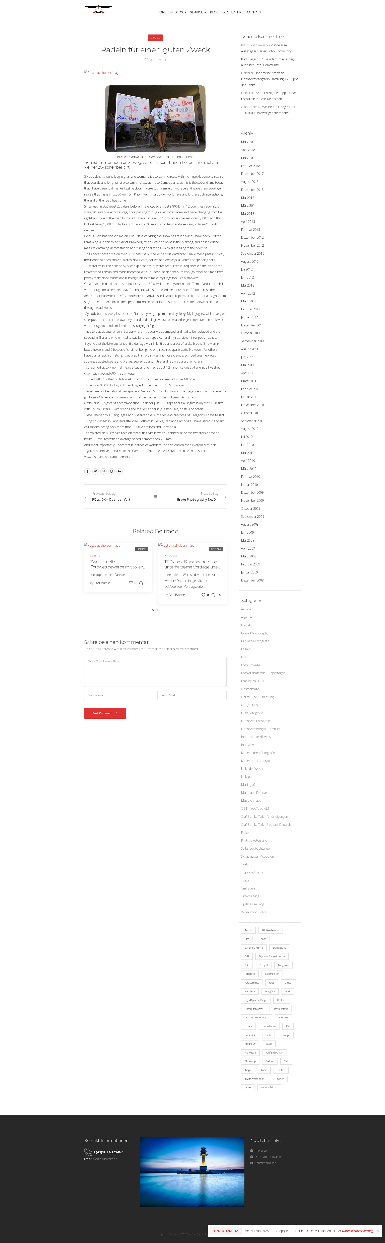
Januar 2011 (249, 397)
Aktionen (247, 609)
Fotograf (263, 965)
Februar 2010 (250, 476)
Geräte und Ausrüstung (257, 697)
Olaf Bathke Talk (274, 1052)
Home (161, 12)
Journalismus (269, 1026)
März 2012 (248, 301)
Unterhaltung (250, 896)
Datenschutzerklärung (357, 1231)
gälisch (288, 982)
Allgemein (247, 617)
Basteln (246, 625)
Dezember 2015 (252, 189)
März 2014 (248, 205)
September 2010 (252, 421)
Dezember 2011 (252, 325)
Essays (246, 649)
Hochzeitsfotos (280, 1009)
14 (219, 595)
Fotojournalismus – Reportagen (263, 673)
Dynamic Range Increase (272, 956)
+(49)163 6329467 (108, 1152)
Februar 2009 (250, 564)
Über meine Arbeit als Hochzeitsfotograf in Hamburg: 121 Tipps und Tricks (269, 79)
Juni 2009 (247, 532)
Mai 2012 (247, 285)
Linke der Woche (252, 768)
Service (196, 12)
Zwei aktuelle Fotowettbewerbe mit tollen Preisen (116, 567)
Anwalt (248, 930)
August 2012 (249, 261)
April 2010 (248, 460)
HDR (288, 991)
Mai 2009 (247, 540)
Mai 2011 (247, 365)
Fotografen (283, 965)
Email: (88, 1159)
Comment (158, 60)
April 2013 (248, 221)
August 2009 (249, 524)
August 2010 (249, 428)
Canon (262, 939)
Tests (245, 864)
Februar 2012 (250, 309)
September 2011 (252, 341)
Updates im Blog (252, 904)
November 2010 (252, 405)
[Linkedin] (119, 471)
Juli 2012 (247, 269)
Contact (254, 12)
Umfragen (248, 888)
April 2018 (248, 150)
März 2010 (248, 468)
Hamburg (250, 991)
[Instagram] (111, 471)
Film (243, 657)
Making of (248, 784)
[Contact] (89, 1152)
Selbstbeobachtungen (256, 848)
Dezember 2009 (252, 492)
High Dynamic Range (256, 1000)
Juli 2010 (247, 437)
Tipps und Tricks (252, 872)
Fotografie (250, 974)
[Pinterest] (103, 471)
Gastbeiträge (250, 689)
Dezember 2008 (252, 580)
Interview (284, 1017)
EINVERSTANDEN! (226, 1231)
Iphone (248, 1026)
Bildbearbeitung (270, 930)
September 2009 (252, 516)
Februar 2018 (250, 166)
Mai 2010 (247, 453)
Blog (214, 12)
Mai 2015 (247, 198)
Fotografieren (272, 974)
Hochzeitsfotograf (253, 1009)
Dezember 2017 (252, 173)
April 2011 (248, 373)
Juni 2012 (247, 277)
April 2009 (248, 548)
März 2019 (248, 142)
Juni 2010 (247, 445)
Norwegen (250, 1052)
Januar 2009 (249, 572)
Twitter (246, 880)
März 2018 (248, 158)
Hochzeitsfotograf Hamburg (260, 729)
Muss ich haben (252, 800)
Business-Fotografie (255, 641)
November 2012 (252, 245)
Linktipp (286, 1035)
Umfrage (279, 1079)
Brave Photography (254, 633)
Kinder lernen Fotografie (258, 753)
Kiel (288, 1026)
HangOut (270, 991)
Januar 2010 (249, 484)
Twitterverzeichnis (254, 1079)
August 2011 (249, 349)
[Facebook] (87, 471)
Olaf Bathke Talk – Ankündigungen (264, 816)
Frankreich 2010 (252, 681)
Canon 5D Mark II (254, 947)
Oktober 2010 (250, 413)
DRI (247, 956)
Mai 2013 (247, 213)
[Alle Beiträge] (155, 496)
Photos (176, 12)
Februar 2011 (250, 389)
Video (248, 1087)
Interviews (248, 745)
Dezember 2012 (252, 237)
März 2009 (248, 556)
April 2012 (248, 293)
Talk (286, 1061)
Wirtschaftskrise (269, 1087)
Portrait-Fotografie (254, 840)
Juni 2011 (247, 357)
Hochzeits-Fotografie (256, 721)
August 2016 (249, 181)
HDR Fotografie (252, 713)
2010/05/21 (170, 556)
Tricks (264, 1070)
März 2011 (248, 381)
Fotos (271, 982)
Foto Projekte (250, 665)
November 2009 (252, 500)
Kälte (268, 1035)
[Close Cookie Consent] (378, 1231)
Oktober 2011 (250, 333)
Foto (247, 965)
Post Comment (102, 713)
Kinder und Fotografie (256, 761)
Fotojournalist (252, 982)
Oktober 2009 (250, 508)
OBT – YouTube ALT (255, 808)
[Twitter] (95, 471)
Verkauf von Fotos (253, 912)
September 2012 (252, 253)
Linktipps (247, 776)
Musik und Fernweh (254, 792)
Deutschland (279, 947)
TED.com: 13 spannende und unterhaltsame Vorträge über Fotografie (191, 567)
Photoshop (250, 1061)
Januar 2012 (249, 317)
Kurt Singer (248, 59)
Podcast (270, 1061)
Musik (269, 1043)
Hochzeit (281, 1000)
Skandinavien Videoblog (257, 856)
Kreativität (250, 1035)
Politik (245, 832)
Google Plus (249, 705)
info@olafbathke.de (104, 1159)
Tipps (247, 1070)
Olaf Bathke (232, 12)
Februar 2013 (250, 229)
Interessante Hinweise (257, 736)
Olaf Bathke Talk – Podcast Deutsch (266, 824)
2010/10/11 (96, 556)
